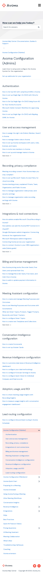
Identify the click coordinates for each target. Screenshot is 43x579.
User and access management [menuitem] (17, 439)
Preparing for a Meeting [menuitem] (11, 485)
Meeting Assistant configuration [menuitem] (17, 456)
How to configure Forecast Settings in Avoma (19, 373)
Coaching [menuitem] (6, 549)
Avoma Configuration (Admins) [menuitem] (14, 430)
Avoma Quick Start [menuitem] (10, 481)
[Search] (39, 27)
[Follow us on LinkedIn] (34, 565)
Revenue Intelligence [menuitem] (10, 507)
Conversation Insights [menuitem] (11, 502)
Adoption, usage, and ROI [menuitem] (15, 468)
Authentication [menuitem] (11, 434)
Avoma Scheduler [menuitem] (9, 490)
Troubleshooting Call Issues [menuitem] (13, 545)
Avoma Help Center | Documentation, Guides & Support (19, 42)
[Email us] (39, 565)
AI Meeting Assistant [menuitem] (10, 532)
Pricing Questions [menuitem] (9, 528)
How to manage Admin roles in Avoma (16, 140)
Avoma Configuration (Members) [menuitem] (15, 477)
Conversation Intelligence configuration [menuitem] (20, 460)
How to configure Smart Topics (13, 318)
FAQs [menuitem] (5, 515)
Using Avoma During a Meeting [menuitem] (14, 494)
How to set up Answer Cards (13, 347)
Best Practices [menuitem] (8, 519)
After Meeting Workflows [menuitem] (12, 498)
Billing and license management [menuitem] (17, 451)
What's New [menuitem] (7, 541)
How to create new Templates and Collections (19, 321)
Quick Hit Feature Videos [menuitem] (12, 524)
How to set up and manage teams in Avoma (18, 152)
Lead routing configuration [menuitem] (15, 473)
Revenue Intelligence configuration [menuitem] (18, 464)
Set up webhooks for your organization (16, 76)
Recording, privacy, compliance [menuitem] (17, 443)
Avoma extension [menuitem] (9, 553)
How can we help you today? (18, 22)
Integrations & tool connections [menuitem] (17, 447)
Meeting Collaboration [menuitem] (11, 536)
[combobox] (19, 27)
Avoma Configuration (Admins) (13, 52)
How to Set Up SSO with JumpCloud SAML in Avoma (21, 92)
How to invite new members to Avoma (16, 149)
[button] (39, 430)
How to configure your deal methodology (17, 369)
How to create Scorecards (12, 344)
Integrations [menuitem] (7, 511)
